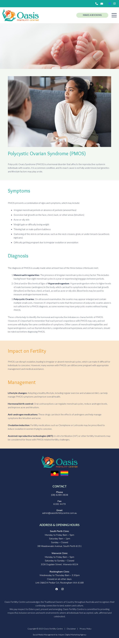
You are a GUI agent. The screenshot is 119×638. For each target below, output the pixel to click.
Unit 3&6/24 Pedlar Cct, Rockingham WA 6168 (59, 582)
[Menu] (114, 15)
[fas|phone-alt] (97, 3)
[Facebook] (109, 3)
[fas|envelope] (102, 3)
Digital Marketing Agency (75, 634)
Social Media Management (44, 634)
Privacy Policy (85, 628)
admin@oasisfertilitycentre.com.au (59, 513)
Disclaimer (71, 628)
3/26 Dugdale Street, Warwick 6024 (59, 564)
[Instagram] (114, 3)
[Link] (20, 15)
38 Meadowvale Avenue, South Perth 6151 (59, 546)
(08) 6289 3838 (59, 495)
